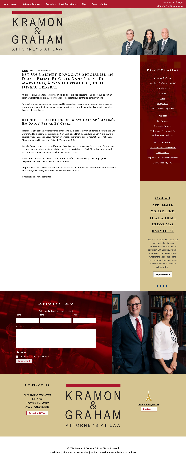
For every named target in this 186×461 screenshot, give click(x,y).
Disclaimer (21, 352)
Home (5, 4)
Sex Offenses (162, 152)
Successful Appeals (163, 126)
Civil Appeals (163, 121)
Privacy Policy (81, 452)
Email (43, 314)
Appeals (163, 115)
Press (94, 4)
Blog (84, 4)
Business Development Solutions (107, 452)
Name (18, 314)
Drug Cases (162, 103)
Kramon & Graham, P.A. (87, 448)
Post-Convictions (163, 142)
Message (20, 326)
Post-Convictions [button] (67, 4)
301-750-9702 (175, 5)
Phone (76, 314)
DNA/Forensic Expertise (162, 108)
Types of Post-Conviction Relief (163, 157)
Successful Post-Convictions (163, 147)
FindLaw (132, 452)
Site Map (67, 452)
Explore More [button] (163, 274)
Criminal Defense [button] (31, 4)
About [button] (14, 4)
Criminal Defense (162, 78)
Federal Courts (163, 88)
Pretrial (162, 93)
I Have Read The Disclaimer (34, 357)
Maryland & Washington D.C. (163, 83)
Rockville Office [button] (37, 413)
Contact (104, 4)
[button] (183, 441)
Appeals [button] (50, 4)
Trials (162, 98)
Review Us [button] (148, 409)
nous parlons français (148, 404)
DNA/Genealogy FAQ (163, 162)
